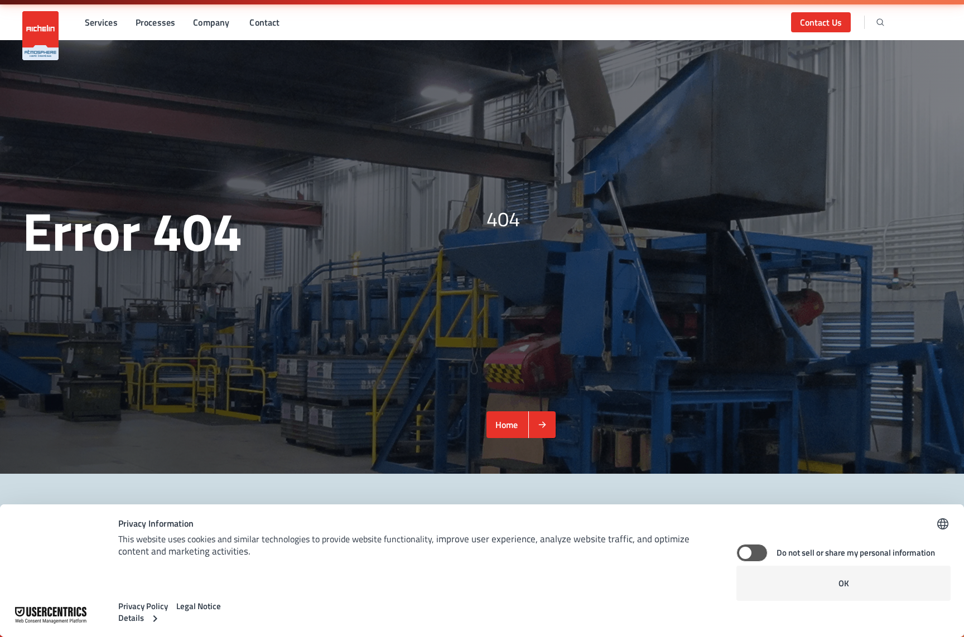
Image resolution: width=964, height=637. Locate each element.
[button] (101, 22)
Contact (264, 22)
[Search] (880, 22)
